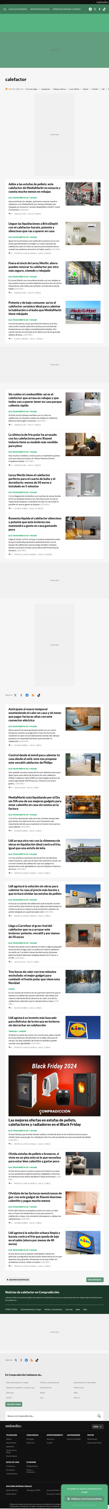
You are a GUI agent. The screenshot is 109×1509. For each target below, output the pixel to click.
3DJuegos (30, 1439)
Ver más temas (14, 1404)
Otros (12, 989)
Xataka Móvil (11, 1443)
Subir (95, 1427)
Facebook (99, 9)
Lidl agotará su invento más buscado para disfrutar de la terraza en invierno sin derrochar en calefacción (34, 1021)
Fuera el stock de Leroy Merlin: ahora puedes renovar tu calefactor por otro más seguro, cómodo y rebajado (34, 266)
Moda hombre (46, 1387)
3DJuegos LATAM (33, 1490)
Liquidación (45, 89)
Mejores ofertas (60, 89)
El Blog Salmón (32, 1466)
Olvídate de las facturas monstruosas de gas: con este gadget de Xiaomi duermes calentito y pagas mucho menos (35, 1196)
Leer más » (25, 210)
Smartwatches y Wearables (85, 1382)
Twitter (95, 9)
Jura (42, 1398)
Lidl (103, 89)
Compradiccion (11, 1474)
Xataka (9, 1439)
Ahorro (77, 1398)
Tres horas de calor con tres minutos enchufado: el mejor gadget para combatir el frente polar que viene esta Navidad (34, 977)
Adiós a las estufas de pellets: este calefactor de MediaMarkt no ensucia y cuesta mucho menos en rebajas (34, 187)
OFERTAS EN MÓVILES (39, 9)
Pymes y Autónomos (30, 1471)
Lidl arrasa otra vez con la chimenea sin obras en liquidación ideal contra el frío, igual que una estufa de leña (35, 844)
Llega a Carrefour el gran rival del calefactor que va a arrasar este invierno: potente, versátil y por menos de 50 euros (34, 931)
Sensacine (50, 1439)
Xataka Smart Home (11, 1451)
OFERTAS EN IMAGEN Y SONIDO (67, 9)
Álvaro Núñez (21, 508)
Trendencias (10, 1466)
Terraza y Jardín (17, 1031)
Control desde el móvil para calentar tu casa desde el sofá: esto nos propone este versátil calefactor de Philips (34, 758)
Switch (9, 1398)
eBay (85, 1309)
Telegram (90, 9)
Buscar (99, 1416)
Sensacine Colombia (54, 1494)
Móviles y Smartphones (53, 1309)
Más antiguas (95, 1280)
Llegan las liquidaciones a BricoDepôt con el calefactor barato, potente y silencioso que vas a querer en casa (33, 227)
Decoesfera (10, 1470)
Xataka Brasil (11, 1494)
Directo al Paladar (74, 1439)
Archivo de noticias (19, 1280)
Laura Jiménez (21, 339)
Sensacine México (53, 1490)
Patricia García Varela (25, 253)
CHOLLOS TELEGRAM (18, 9)
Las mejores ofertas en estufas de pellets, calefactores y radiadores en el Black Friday (45, 1122)
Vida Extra (30, 1443)
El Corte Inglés (31, 89)
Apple (78, 1309)
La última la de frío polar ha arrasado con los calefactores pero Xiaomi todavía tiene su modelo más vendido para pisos (33, 440)
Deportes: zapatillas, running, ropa (20, 1387)
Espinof (49, 1443)
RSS (33, 695)
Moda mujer (79, 1387)
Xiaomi (85, 89)
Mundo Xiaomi (11, 1456)
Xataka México (12, 1490)
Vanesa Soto (20, 214)
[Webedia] (103, 2)
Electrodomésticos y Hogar (23, 198)
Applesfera (10, 1446)
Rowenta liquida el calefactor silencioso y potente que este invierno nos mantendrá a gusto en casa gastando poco (35, 523)
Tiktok (104, 9)
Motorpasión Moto (94, 1443)
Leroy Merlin (74, 89)
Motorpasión (92, 1439)
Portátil (95, 89)
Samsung (69, 1309)
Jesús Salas (19, 788)
